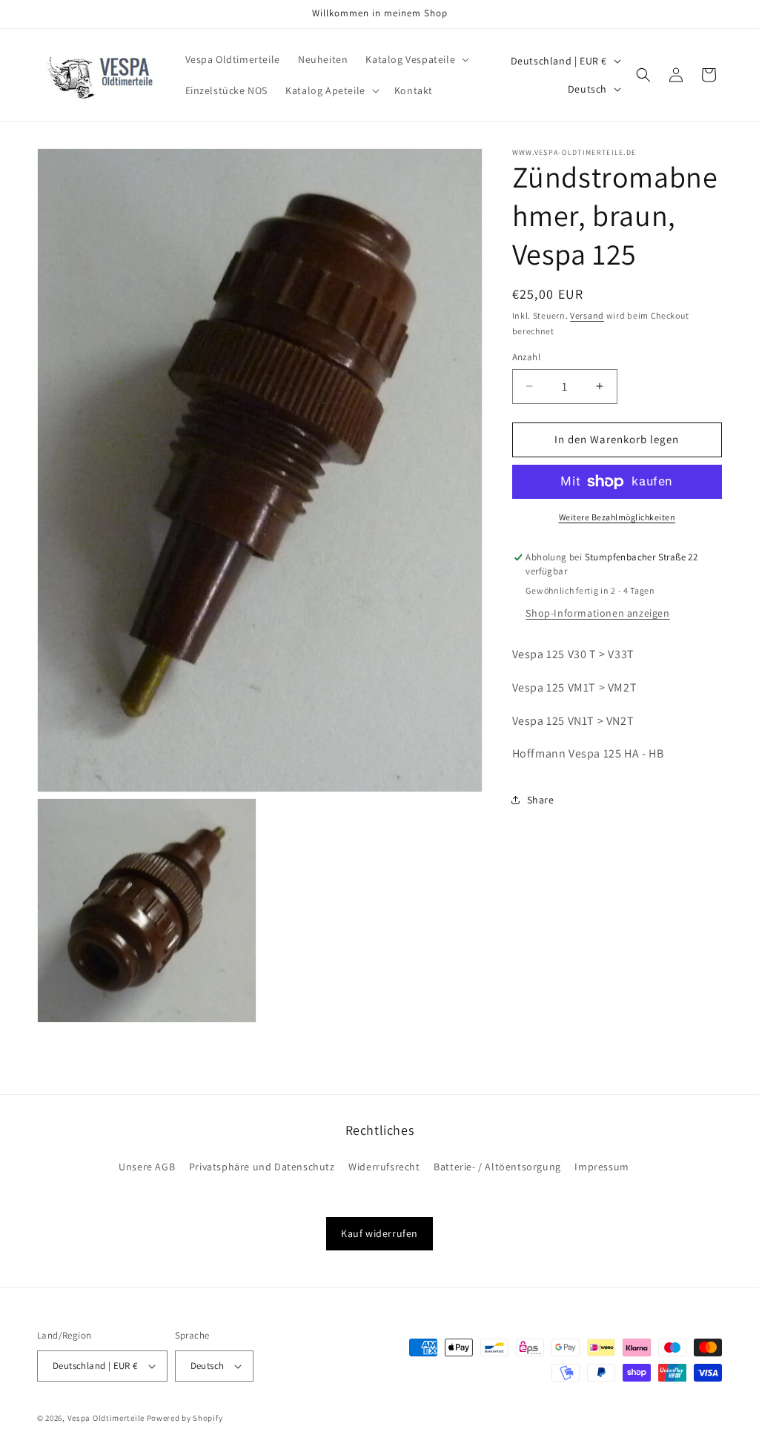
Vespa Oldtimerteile (106, 1418)
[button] (416, 59)
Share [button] (540, 799)
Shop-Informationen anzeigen (597, 613)
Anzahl (526, 357)
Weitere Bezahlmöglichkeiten (617, 517)
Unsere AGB (147, 1166)
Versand (587, 315)
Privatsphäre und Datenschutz (262, 1166)
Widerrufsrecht (384, 1166)
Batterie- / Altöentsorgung (497, 1166)
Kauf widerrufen (379, 1233)
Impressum (601, 1166)
